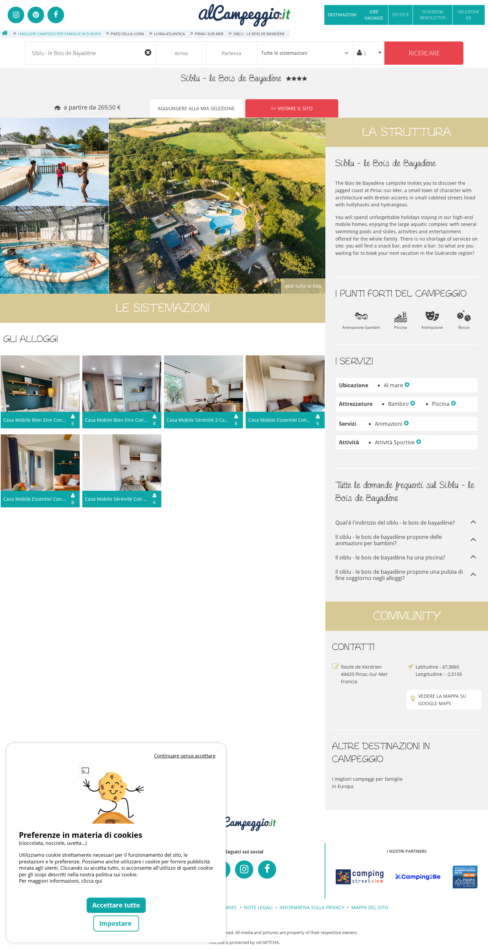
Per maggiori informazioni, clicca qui (60, 880)
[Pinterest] (36, 15)
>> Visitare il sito (292, 108)
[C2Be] (418, 877)
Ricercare (424, 52)
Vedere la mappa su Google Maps (442, 699)
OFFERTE (400, 15)
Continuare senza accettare (184, 755)
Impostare (116, 923)
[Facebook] (55, 15)
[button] (407, 385)
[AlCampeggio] (244, 14)
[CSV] (359, 877)
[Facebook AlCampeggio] (267, 869)
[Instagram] (16, 15)
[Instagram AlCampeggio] (244, 869)
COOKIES (227, 907)
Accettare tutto (116, 905)
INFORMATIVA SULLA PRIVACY (312, 907)
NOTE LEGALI (258, 907)
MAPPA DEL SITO (369, 907)
